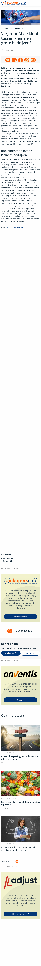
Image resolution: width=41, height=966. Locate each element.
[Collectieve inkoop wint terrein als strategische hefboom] (20, 835)
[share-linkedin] (14, 60)
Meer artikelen (7, 861)
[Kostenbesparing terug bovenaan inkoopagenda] (20, 744)
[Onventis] (20, 685)
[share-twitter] (7, 60)
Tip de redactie (22, 630)
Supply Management (16, 227)
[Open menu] (38, 3)
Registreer (9, 653)
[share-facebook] (20, 60)
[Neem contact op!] (20, 895)
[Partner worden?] (20, 598)
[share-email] (33, 60)
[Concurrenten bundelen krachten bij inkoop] (20, 790)
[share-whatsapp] (26, 60)
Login (28, 653)
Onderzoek (8, 558)
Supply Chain (9, 561)
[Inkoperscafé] (13, 3)
